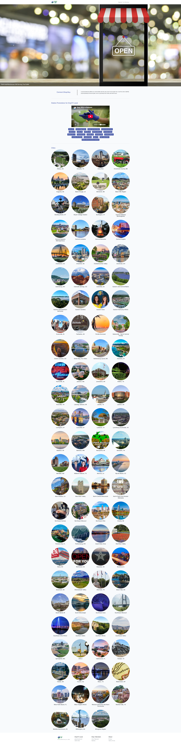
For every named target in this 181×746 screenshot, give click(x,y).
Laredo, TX (79, 131)
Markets (93, 740)
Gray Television (95, 739)
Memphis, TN (87, 131)
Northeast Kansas (108, 131)
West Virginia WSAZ (104, 137)
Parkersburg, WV (81, 134)
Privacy (110, 739)
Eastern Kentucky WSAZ (107, 129)
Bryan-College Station (81, 129)
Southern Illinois (87, 137)
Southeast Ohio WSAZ (77, 137)
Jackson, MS (72, 131)
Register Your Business (123, 2)
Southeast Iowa (99, 134)
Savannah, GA (90, 134)
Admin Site (77, 740)
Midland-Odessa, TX (97, 131)
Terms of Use (112, 740)
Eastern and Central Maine (93, 129)
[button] (13, 45)
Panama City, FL (71, 134)
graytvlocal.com (78, 739)
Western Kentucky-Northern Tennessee (90, 139)
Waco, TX (96, 137)
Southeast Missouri (109, 134)
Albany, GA (71, 129)
